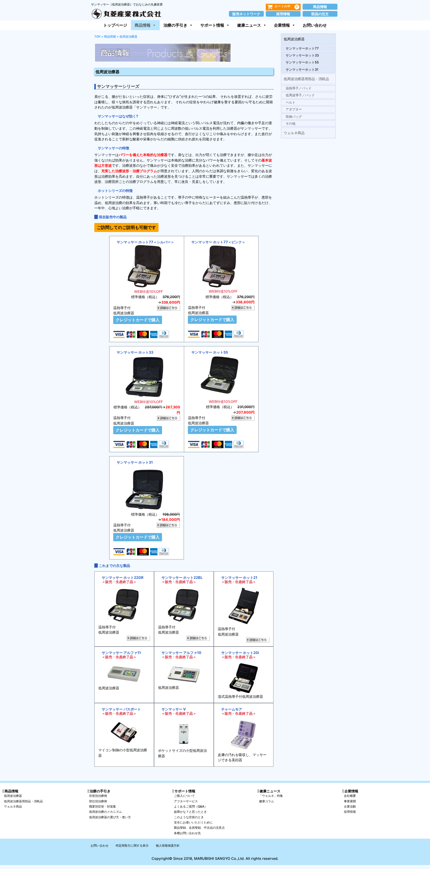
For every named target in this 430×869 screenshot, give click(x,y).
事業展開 (350, 801)
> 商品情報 (108, 36)
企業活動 (350, 806)
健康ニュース (249, 25)
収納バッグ (294, 116)
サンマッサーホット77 (302, 48)
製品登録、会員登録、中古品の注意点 (199, 827)
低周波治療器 (294, 39)
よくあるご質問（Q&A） (190, 806)
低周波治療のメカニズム (105, 812)
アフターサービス (186, 801)
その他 (290, 123)
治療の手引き (175, 25)
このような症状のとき (189, 817)
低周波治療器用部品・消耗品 (306, 79)
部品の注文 (320, 14)
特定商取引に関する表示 (132, 845)
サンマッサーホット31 (302, 69)
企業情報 (282, 25)
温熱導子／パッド (299, 88)
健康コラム (266, 801)
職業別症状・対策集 (102, 806)
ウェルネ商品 (294, 133)
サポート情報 (212, 25)
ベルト (290, 102)
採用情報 (283, 14)
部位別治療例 (98, 801)
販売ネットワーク (246, 14)
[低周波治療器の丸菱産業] (127, 13)
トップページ (115, 25)
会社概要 (350, 796)
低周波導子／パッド (300, 95)
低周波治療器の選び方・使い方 (110, 817)
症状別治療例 (98, 796)
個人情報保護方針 (168, 845)
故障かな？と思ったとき (190, 812)
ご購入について (184, 796)
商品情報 (320, 6)
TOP (97, 36)
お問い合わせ (315, 25)
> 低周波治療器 (127, 36)
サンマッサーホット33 (302, 55)
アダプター (294, 109)
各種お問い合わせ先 (187, 833)
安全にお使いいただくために (193, 822)
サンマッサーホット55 (302, 62)
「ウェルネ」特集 (271, 796)
